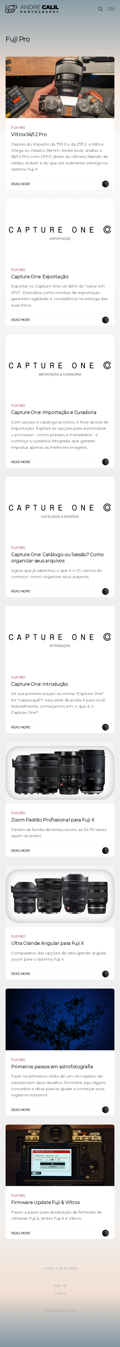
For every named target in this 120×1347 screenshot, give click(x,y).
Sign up (60, 1285)
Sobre (60, 1293)
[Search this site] (100, 9)
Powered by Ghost (60, 1310)
